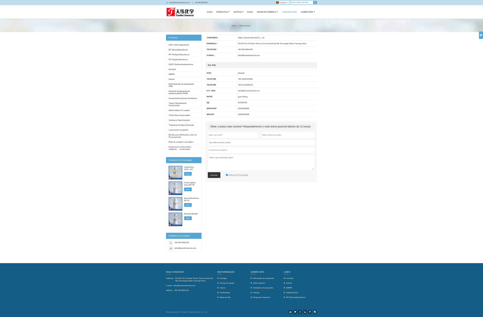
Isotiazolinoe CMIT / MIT (189, 168)
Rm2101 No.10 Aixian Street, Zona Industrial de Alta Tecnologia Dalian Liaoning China (194, 279)
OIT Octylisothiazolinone (178, 59)
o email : (169, 285)
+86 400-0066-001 (201, 3)
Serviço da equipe (227, 283)
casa (233, 26)
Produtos (222, 12)
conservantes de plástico (178, 130)
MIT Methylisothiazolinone (179, 55)
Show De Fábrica (266, 12)
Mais (188, 174)
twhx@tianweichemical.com (179, 3)
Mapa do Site (225, 297)
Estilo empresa (259, 283)
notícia (222, 288)
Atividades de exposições (263, 288)
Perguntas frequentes (261, 297)
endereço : (170, 278)
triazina (171, 79)
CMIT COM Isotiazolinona (179, 45)
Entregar (223, 278)
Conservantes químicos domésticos (183, 98)
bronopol (172, 69)
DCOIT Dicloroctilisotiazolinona (181, 64)
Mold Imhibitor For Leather (179, 110)
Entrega (256, 293)
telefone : (169, 290)
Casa (210, 12)
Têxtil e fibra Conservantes (179, 115)
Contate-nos (289, 12)
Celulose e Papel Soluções (179, 120)
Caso (250, 12)
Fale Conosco (175, 272)
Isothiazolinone (292, 293)
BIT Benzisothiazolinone (178, 50)
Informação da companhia (263, 278)
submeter (214, 175)
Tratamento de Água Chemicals (181, 125)
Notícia (238, 12)
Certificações (225, 293)
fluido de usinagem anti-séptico (181, 142)
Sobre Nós (307, 12)
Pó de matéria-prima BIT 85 (190, 184)
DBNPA (171, 74)
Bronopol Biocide (191, 214)
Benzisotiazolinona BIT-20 (191, 199)
